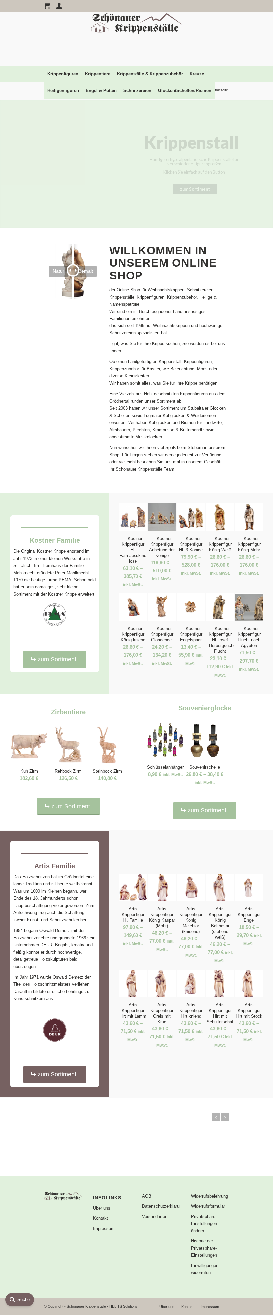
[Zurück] (216, 1117)
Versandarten (154, 1216)
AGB (146, 1196)
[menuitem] (63, 74)
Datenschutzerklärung (161, 1206)
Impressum (104, 1228)
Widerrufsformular (208, 1206)
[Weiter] (225, 1117)
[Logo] (136, 38)
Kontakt (100, 1218)
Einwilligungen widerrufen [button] (204, 1269)
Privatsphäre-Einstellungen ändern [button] (204, 1223)
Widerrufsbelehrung (209, 1196)
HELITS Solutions (123, 1306)
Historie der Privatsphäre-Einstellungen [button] (204, 1248)
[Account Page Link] (59, 5)
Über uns (101, 1208)
